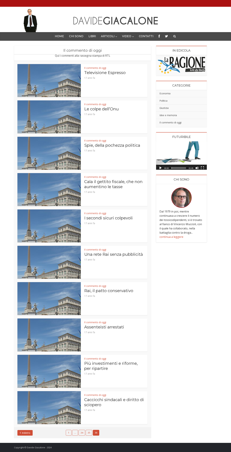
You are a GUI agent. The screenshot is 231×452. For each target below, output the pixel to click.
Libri (92, 36)
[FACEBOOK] (159, 36)
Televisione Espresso (105, 72)
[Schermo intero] (202, 167)
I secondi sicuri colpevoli (108, 218)
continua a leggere (171, 237)
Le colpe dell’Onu (101, 108)
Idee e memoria (168, 115)
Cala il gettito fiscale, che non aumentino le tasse (113, 184)
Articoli (107, 36)
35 (89, 432)
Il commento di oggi (95, 67)
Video (126, 36)
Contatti (146, 36)
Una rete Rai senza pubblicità (113, 254)
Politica (163, 100)
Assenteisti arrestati (104, 327)
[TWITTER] (166, 36)
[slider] (178, 168)
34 (81, 432)
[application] (181, 155)
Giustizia (164, 108)
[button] (181, 155)
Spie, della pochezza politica (112, 145)
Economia (164, 93)
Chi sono (76, 36)
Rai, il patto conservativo (108, 290)
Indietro (26, 432)
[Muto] (197, 167)
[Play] (160, 167)
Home (59, 36)
